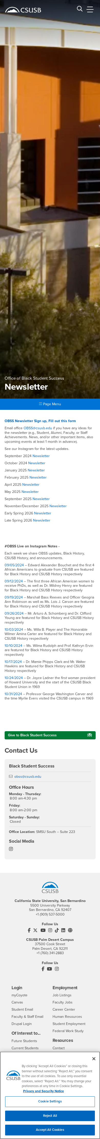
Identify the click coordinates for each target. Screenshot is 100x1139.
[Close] (93, 1058)
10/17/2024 (13, 662)
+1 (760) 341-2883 (50, 953)
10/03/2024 (14, 629)
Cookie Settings (50, 1101)
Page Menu (51, 404)
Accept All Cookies (50, 1130)
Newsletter (41, 456)
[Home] (23, 9)
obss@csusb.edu (27, 776)
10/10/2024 (14, 646)
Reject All (50, 1116)
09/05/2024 (15, 565)
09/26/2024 (14, 613)
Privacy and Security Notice (43, 1091)
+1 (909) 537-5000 (50, 914)
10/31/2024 (14, 694)
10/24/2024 (14, 678)
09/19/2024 (14, 597)
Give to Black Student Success (32, 735)
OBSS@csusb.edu (38, 428)
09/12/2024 (14, 581)
